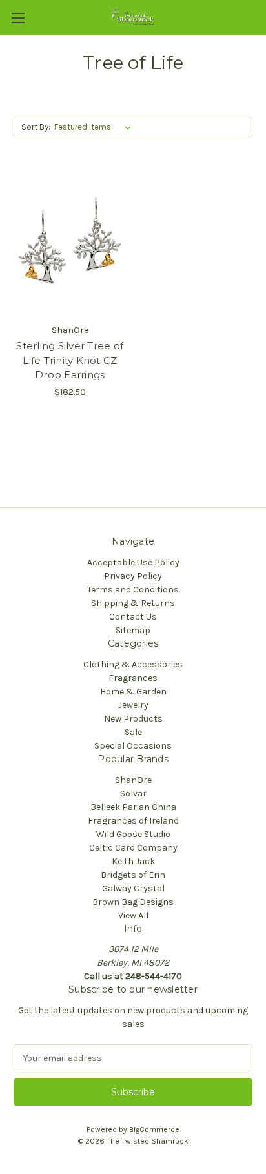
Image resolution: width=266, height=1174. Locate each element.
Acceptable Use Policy (133, 562)
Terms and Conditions (133, 589)
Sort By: (35, 127)
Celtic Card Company (133, 847)
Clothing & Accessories (133, 664)
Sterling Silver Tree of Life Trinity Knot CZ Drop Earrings (69, 360)
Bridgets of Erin (133, 874)
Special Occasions (133, 745)
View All (133, 915)
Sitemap (133, 630)
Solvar (133, 793)
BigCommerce (154, 1129)
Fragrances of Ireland (133, 820)
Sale (133, 732)
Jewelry (133, 705)
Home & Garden (133, 691)
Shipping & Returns (133, 603)
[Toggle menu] (18, 17)
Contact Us (133, 616)
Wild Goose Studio (133, 834)
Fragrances (133, 678)
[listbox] (95, 127)
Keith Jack (133, 861)
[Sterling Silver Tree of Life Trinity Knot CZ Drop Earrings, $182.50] (70, 242)
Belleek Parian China (133, 807)
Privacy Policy (133, 576)
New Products (133, 718)
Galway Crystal (133, 888)
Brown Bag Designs (133, 901)
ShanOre (133, 779)
